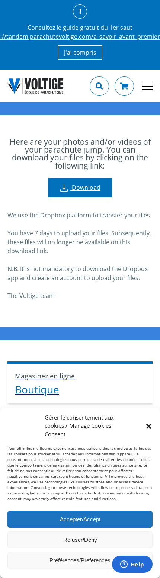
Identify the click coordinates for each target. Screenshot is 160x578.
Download (85, 187)
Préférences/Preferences (80, 560)
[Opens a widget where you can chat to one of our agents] (132, 565)
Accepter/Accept (80, 519)
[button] (149, 425)
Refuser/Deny (80, 540)
